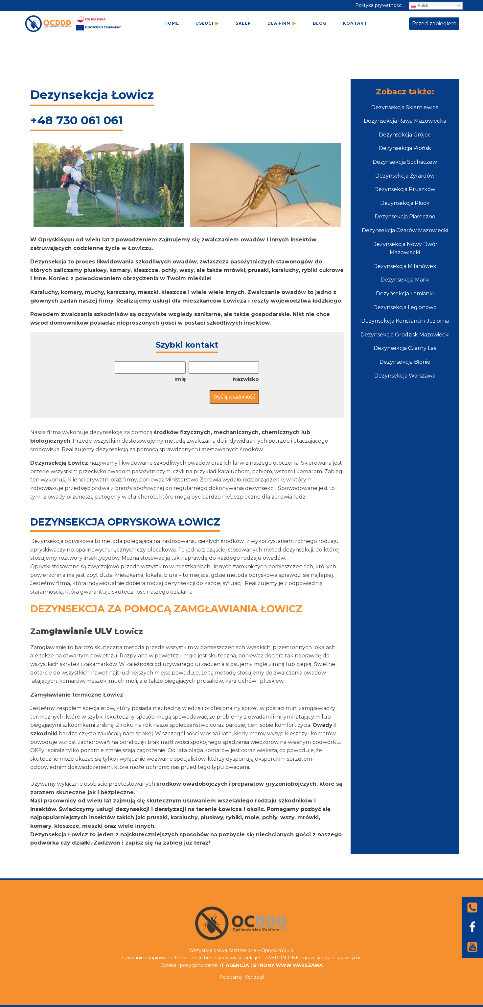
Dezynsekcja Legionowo (405, 307)
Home (171, 23)
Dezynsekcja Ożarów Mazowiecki (405, 230)
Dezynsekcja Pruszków (404, 189)
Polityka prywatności (378, 5)
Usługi (205, 23)
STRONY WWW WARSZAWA (288, 965)
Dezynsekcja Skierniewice (405, 107)
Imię (180, 379)
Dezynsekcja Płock (404, 203)
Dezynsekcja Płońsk (405, 148)
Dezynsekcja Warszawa (404, 376)
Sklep (243, 23)
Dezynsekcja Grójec (405, 135)
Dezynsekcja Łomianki (405, 293)
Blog (320, 23)
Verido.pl (254, 977)
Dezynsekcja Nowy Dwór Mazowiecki (405, 248)
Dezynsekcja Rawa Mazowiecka (405, 121)
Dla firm (279, 23)
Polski (422, 5)
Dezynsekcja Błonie (405, 362)
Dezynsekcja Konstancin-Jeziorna (405, 321)
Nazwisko (246, 379)
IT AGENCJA (234, 965)
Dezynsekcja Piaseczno (405, 216)
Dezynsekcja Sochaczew (405, 162)
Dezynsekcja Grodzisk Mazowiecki (404, 335)
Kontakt (355, 23)
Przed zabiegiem (434, 23)
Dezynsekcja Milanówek (404, 266)
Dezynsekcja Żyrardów (405, 176)
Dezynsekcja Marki (404, 280)
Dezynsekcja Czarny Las (405, 348)
